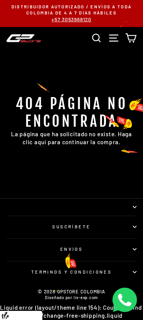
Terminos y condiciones (71, 271)
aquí (40, 142)
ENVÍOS (71, 249)
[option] (71, 13)
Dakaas (34, 315)
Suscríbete (71, 226)
